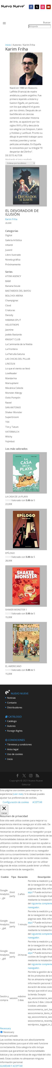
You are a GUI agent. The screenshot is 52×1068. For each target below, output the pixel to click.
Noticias (11, 697)
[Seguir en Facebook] (31, 7)
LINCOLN (10, 363)
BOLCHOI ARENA (14, 295)
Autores (11, 726)
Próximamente (13, 264)
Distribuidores (14, 707)
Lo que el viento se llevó (17, 368)
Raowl (8, 402)
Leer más (18, 794)
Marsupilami (11, 383)
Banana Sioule (12, 285)
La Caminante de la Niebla (18, 344)
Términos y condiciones (19, 744)
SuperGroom (12, 417)
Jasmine (9, 329)
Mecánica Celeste (14, 387)
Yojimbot (10, 441)
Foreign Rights (14, 730)
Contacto (12, 702)
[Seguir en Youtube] (48, 7)
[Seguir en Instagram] (42, 7)
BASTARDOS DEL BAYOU (18, 290)
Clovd (8, 305)
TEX (7, 421)
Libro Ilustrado (13, 254)
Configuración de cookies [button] (16, 802)
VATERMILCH (12, 431)
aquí (30, 892)
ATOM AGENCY (13, 276)
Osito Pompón (12, 397)
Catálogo (12, 721)
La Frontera (11, 349)
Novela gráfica (12, 259)
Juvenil (8, 249)
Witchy (8, 436)
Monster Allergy (13, 392)
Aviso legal (12, 749)
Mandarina (11, 378)
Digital (8, 235)
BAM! (8, 281)
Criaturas (10, 310)
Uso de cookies (15, 754)
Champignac (11, 300)
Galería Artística (13, 240)
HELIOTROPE (12, 324)
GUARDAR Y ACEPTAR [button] (11, 1065)
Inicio (8, 44)
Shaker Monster (13, 412)
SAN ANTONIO (13, 407)
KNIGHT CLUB (12, 339)
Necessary (8, 1032)
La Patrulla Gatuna (15, 354)
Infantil (9, 245)
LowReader (11, 373)
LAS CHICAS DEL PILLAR (17, 358)
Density (9, 315)
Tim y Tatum (11, 426)
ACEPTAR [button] (37, 802)
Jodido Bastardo (13, 334)
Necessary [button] (5, 1028)
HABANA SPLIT (13, 319)
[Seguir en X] (37, 7)
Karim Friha (11, 219)
